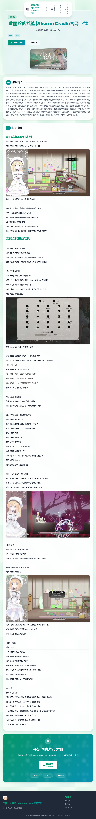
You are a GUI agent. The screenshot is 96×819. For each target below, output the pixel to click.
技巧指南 (67, 804)
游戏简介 (67, 801)
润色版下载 (68, 807)
